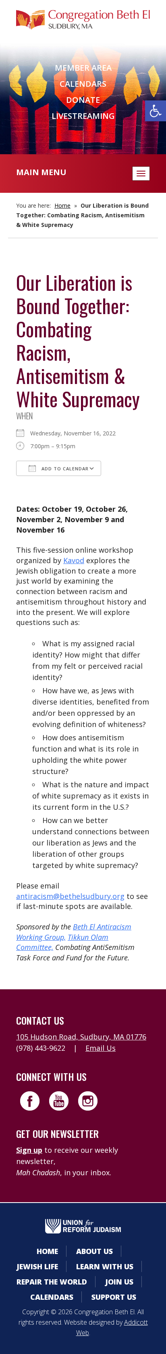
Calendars (83, 83)
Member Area (83, 67)
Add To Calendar (64, 469)
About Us (94, 1251)
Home (62, 205)
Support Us (113, 1297)
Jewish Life (37, 1266)
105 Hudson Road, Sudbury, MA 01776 (81, 1037)
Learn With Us (104, 1266)
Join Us (119, 1282)
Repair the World (52, 1282)
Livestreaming (83, 115)
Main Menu (41, 172)
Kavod (73, 560)
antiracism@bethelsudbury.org (70, 896)
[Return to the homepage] (83, 20)
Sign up (29, 1150)
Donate (83, 99)
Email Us (100, 1048)
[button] (155, 110)
